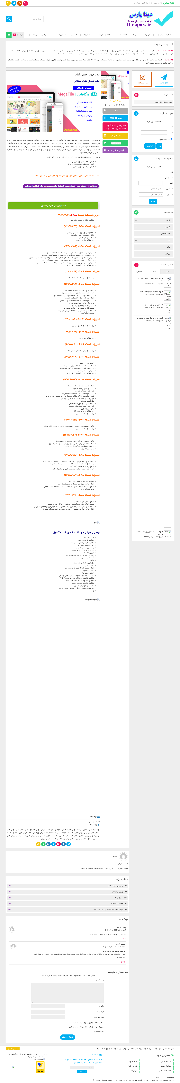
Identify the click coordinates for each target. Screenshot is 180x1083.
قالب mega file (67, 833)
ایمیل (100, 1011)
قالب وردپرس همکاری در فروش (74, 839)
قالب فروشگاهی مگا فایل (68, 836)
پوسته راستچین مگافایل (91, 829)
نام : (168, 172)
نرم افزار (167, 254)
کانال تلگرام (164, 83)
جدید (167, 271)
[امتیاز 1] (110, 101)
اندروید (167, 227)
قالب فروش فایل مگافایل (87, 75)
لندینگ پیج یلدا (121, 897)
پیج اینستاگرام (143, 83)
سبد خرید (88, 34)
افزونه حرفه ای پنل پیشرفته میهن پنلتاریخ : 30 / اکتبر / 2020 (149, 319)
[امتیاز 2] (113, 101)
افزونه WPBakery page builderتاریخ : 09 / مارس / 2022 (151, 293)
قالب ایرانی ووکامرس (40, 833)
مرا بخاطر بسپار (164, 139)
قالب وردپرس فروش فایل (36, 836)
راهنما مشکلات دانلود (126, 34)
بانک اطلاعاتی (165, 233)
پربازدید (153, 271)
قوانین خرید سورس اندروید (65, 34)
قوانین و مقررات (40, 34)
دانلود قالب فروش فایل (15, 829)
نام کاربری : (168, 189)
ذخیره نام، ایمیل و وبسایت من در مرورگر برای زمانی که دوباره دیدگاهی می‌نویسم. (86, 1027)
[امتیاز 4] (117, 101)
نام (101, 1006)
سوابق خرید (166, 1066)
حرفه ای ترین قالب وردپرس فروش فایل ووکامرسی (42, 829)
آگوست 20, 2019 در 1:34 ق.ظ (115, 930)
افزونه (168, 220)
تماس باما (132, 1066)
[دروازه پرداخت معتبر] (40, 1072)
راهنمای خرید (104, 34)
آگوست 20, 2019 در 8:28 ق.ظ (114, 947)
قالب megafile (54, 833)
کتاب (168, 247)
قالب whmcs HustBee (119, 903)
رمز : (170, 132)
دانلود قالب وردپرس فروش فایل (86, 833)
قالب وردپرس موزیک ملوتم (117, 886)
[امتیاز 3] (115, 101)
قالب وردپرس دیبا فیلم (119, 892)
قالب (98, 821)
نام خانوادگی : (168, 177)
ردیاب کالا (122, 927)
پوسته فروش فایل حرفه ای (71, 829)
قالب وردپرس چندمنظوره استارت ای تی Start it (110, 909)
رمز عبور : (168, 194)
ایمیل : (168, 183)
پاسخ (124, 939)
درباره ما (146, 34)
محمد (114, 856)
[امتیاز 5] (120, 101)
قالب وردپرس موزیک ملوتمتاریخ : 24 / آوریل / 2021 (153, 306)
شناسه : (170, 127)
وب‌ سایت (99, 1017)
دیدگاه (100, 980)
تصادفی (139, 271)
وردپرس (92, 821)
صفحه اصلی (166, 1061)
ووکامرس (25, 140)
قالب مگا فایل (52, 836)
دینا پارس (168, 3)
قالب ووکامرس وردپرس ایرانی (51, 839)
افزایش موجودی (164, 34)
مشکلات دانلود (164, 1070)
